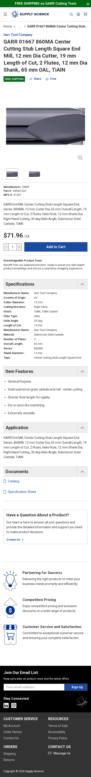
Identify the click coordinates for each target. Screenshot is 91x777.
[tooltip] (20, 26)
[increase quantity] (19, 247)
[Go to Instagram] (13, 705)
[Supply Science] (81, 702)
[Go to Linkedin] (6, 705)
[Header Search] (71, 14)
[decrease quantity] (6, 247)
